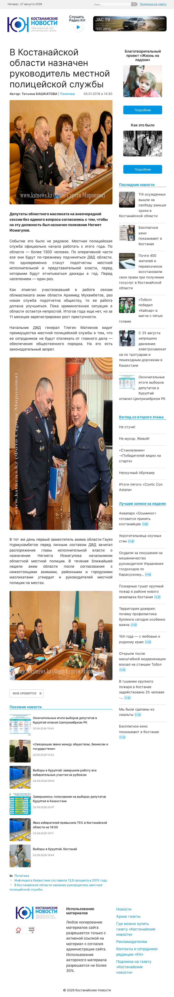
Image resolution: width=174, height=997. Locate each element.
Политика (67, 94)
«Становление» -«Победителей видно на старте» (140, 455)
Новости (123, 909)
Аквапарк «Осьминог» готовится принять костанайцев (137, 518)
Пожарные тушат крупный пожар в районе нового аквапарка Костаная (141, 591)
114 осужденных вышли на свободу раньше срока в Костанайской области (142, 205)
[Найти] (134, 4)
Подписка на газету (153, 4)
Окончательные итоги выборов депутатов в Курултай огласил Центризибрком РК (142, 388)
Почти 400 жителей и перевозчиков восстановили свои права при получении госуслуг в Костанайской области (141, 271)
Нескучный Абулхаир (137, 473)
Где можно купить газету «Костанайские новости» (135, 929)
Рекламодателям (131, 942)
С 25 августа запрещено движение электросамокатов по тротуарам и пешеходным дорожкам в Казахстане (142, 349)
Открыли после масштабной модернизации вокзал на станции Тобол (142, 658)
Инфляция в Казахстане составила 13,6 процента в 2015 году (60, 880)
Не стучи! (127, 427)
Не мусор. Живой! (134, 438)
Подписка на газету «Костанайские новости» (133, 967)
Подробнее (143, 110)
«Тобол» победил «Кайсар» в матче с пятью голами (141, 310)
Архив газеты (128, 916)
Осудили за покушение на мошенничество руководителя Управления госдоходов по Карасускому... (141, 564)
